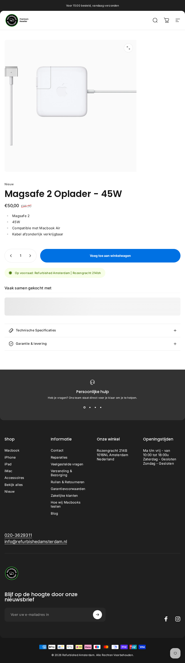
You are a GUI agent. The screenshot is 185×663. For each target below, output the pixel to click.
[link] (18, 535)
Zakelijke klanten (64, 496)
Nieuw (9, 184)
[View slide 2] (89, 407)
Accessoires (14, 478)
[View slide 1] (84, 407)
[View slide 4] (100, 407)
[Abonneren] (97, 614)
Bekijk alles (14, 485)
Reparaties (59, 457)
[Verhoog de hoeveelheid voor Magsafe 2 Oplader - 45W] (31, 255)
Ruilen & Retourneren (68, 482)
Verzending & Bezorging (61, 473)
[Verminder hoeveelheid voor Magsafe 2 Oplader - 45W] (10, 255)
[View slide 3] (95, 407)
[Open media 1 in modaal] (128, 47)
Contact (57, 450)
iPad (8, 464)
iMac (8, 471)
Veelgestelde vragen (67, 464)
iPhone (10, 457)
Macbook (12, 450)
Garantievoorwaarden (68, 489)
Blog (54, 513)
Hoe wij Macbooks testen (66, 504)
